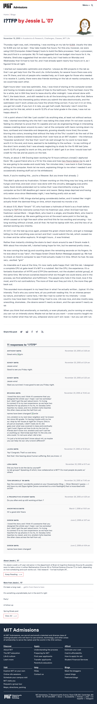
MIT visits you (9, 681)
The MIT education (12, 653)
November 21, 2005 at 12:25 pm (77, 449)
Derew (10, 520)
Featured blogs (71, 677)
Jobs (87, 697)
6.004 (72, 44)
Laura (10, 449)
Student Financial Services (76, 659)
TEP (16, 210)
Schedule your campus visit (15, 677)
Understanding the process (46, 650)
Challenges (49, 38)
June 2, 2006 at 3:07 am (80, 520)
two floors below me (72, 161)
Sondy (10, 363)
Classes (58, 38)
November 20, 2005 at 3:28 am (77, 351)
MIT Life (66, 38)
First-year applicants (43, 656)
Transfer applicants (42, 659)
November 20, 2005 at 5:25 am (77, 378)
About (59, 697)
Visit (5, 667)
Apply (37, 646)
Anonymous (13, 509)
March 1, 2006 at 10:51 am (79, 508)
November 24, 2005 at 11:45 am (77, 480)
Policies (80, 697)
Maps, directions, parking (15, 687)
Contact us (39, 674)
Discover (7, 646)
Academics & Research (33, 38)
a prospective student (18, 497)
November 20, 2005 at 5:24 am (77, 363)
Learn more (8, 659)
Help (36, 667)
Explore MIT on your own (14, 671)
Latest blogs (70, 674)
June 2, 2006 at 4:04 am (80, 545)
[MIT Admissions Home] (15, 5)
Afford (68, 646)
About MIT (8, 650)
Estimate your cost (73, 650)
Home (6, 14)
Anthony (11, 351)
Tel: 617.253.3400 (48, 697)
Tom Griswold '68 (15, 480)
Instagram (89, 699)
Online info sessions (12, 674)
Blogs (13, 14)
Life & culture (9, 656)
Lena (9, 464)
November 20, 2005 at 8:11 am (78, 464)
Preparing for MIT (41, 653)
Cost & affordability (73, 653)
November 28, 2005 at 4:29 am (77, 497)
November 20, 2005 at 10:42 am (77, 393)
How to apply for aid (73, 656)
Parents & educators (43, 663)
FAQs (36, 671)
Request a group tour (13, 684)
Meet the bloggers (73, 671)
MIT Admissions (21, 630)
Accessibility (69, 697)
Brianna (11, 393)
